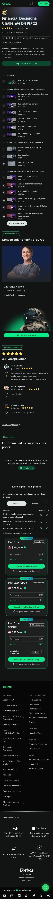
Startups (6, 796)
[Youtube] (4, 895)
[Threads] (48, 895)
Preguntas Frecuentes (38, 744)
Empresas (36, 504)
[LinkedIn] (19, 895)
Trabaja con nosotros (38, 718)
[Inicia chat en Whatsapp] (45, 887)
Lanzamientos (35, 709)
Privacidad (33, 764)
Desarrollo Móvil (9, 755)
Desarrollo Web (9, 700)
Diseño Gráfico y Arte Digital (12, 762)
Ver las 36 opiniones (10, 424)
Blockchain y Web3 (11, 780)
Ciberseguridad (9, 724)
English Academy (10, 705)
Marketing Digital (10, 711)
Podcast (32, 722)
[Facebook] (33, 895)
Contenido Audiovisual (7, 748)
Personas (16, 504)
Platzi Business (35, 700)
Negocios (7, 775)
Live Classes (34, 704)
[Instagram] (11, 895)
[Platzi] (7, 4)
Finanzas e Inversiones (12, 791)
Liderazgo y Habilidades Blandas (11, 731)
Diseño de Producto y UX (12, 740)
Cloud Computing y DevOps (11, 803)
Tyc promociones (36, 768)
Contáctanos (34, 748)
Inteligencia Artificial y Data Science (12, 717)
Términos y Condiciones (39, 759)
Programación (9, 769)
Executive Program (37, 713)
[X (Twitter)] (41, 895)
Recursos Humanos (11, 786)
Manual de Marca (35, 733)
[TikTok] (26, 895)
